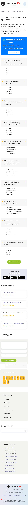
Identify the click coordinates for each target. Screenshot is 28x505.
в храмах (10, 208)
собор (9, 250)
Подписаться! (14, 52)
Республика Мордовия (11, 456)
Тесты (8, 11)
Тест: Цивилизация (9, 292)
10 (4, 382)
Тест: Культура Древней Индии (13, 313)
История (14, 11)
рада (8, 252)
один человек (11, 235)
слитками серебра (12, 175)
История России (8, 410)
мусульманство (12, 190)
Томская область (9, 468)
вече (8, 254)
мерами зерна (11, 173)
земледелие (10, 151)
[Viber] (19, 277)
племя (9, 233)
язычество (10, 194)
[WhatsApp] (23, 277)
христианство (11, 188)
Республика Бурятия (10, 453)
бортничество (11, 149)
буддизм (9, 192)
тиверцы (9, 89)
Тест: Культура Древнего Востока (13, 323)
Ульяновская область (10, 471)
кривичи (9, 93)
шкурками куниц (12, 171)
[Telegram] (12, 277)
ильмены (10, 91)
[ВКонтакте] (5, 277)
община (9, 229)
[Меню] (24, 4)
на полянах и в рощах (14, 209)
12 (7, 70)
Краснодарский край (10, 450)
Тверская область (9, 465)
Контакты (24, 495)
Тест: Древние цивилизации (12, 302)
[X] (15, 277)
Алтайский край (9, 448)
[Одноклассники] (8, 277)
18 (7, 74)
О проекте (4, 495)
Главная (3, 11)
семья (9, 231)
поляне (9, 87)
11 (7, 68)
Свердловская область (11, 462)
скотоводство (11, 147)
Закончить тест (14, 261)
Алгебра (6, 399)
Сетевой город (16, 495)
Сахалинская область (10, 459)
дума (8, 248)
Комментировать (9, 360)
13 (7, 72)
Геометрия (7, 402)
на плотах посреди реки (14, 211)
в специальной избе (13, 213)
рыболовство (11, 153)
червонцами (11, 169)
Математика (7, 417)
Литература (7, 413)
